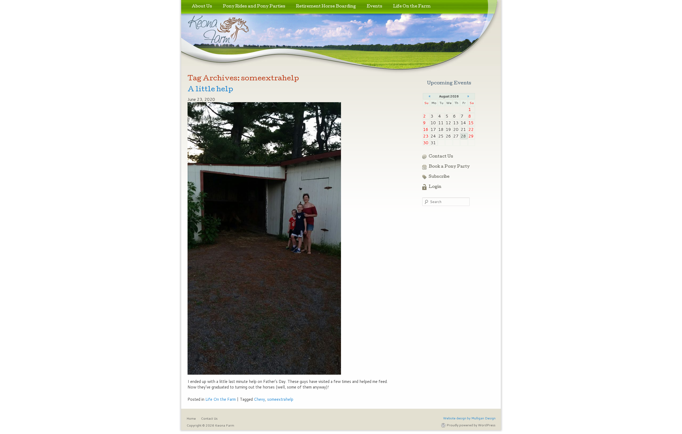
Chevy (259, 399)
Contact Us (441, 157)
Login (435, 187)
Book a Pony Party (449, 167)
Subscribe (439, 177)
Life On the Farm (412, 7)
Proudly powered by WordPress (471, 425)
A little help (210, 89)
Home (191, 418)
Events (374, 7)
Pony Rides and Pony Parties (254, 7)
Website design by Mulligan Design (469, 418)
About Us (202, 7)
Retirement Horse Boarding (326, 7)
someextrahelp (280, 399)
